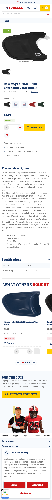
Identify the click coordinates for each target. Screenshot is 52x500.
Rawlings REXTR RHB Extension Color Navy (21, 323)
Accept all (37, 484)
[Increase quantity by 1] (19, 127)
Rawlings (34, 92)
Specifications (11, 259)
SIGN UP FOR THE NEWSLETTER (20, 394)
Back (7, 21)
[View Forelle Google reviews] (5, 494)
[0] (35, 8)
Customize (26, 493)
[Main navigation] (3, 8)
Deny (14, 484)
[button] (6, 71)
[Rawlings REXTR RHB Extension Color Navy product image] (21, 304)
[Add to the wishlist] (7, 135)
